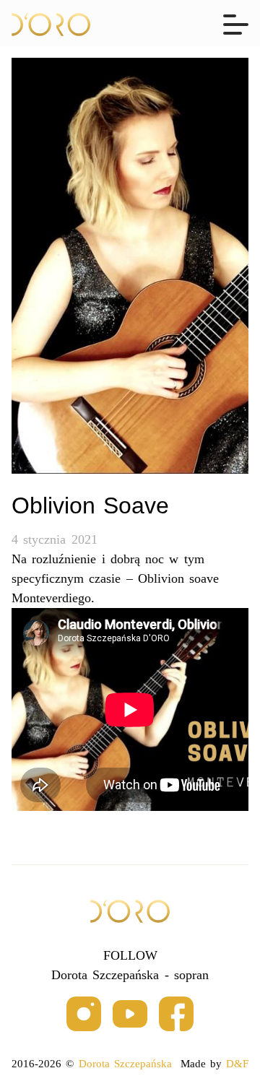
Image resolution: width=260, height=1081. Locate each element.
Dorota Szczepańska (125, 1063)
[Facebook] (176, 1015)
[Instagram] (83, 1015)
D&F (237, 1063)
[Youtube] (130, 1014)
